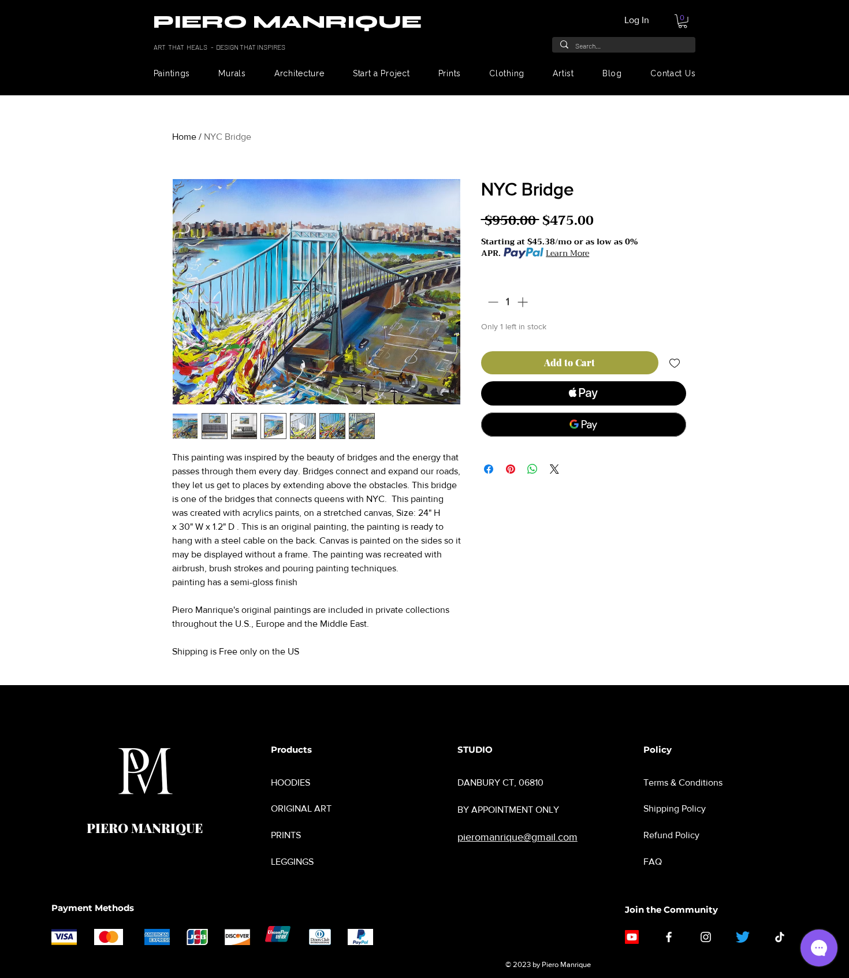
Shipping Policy (674, 808)
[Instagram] (706, 937)
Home (184, 137)
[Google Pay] (583, 424)
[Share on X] (554, 469)
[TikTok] (780, 937)
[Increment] (524, 302)
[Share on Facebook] (489, 469)
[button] (683, 21)
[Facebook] (669, 937)
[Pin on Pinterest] (510, 469)
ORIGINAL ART (301, 808)
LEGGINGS (292, 862)
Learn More (567, 253)
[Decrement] (492, 302)
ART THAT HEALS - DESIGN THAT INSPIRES (220, 47)
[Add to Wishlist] (674, 362)
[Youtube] (632, 937)
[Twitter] (743, 937)
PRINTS (286, 835)
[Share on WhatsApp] (532, 469)
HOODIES (290, 782)
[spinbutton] (508, 302)
